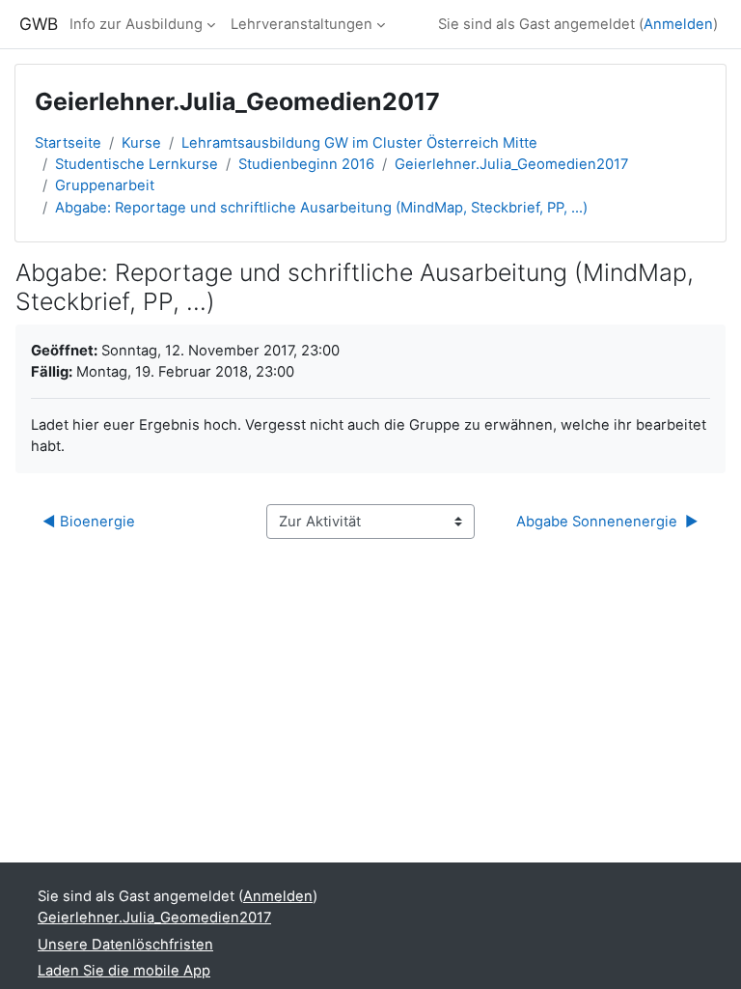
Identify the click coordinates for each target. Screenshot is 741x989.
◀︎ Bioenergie (88, 521)
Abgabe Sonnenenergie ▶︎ (607, 521)
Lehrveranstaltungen (301, 24)
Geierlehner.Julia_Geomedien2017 (511, 164)
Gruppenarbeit (104, 185)
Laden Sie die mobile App (124, 970)
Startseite (68, 143)
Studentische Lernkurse (136, 164)
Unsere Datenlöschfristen (125, 944)
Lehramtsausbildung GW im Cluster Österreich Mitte (359, 143)
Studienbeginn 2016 (306, 164)
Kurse (141, 143)
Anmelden (678, 24)
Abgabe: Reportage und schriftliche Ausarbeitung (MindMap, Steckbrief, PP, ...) (321, 207)
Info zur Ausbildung (136, 24)
